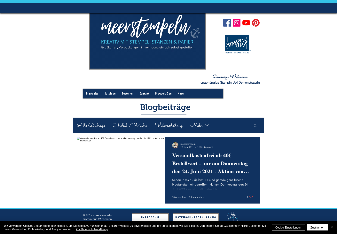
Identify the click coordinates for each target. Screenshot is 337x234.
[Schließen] (332, 227)
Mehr (196, 125)
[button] (255, 126)
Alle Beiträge (91, 125)
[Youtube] (246, 23)
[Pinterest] (256, 23)
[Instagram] (236, 23)
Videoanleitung (169, 125)
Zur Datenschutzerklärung (92, 229)
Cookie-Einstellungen (288, 227)
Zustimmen (317, 227)
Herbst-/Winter (130, 125)
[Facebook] (227, 23)
